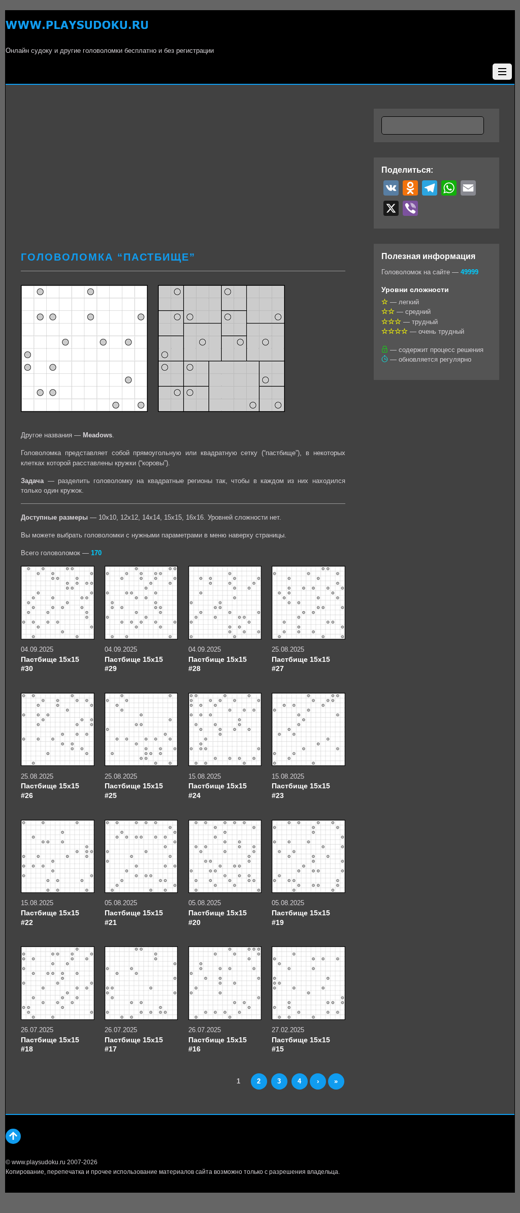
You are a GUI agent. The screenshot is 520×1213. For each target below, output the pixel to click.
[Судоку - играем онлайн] (77, 30)
